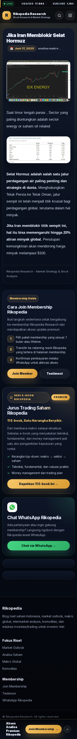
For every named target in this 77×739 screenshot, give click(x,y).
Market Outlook (13, 647)
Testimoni (55, 373)
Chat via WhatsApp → (38, 545)
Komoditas (9, 668)
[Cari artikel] (59, 15)
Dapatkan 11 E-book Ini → (38, 484)
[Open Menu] (70, 15)
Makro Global (11, 661)
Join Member (22, 373)
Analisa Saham (12, 654)
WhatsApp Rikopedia (17, 700)
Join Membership (14, 686)
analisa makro (48, 48)
